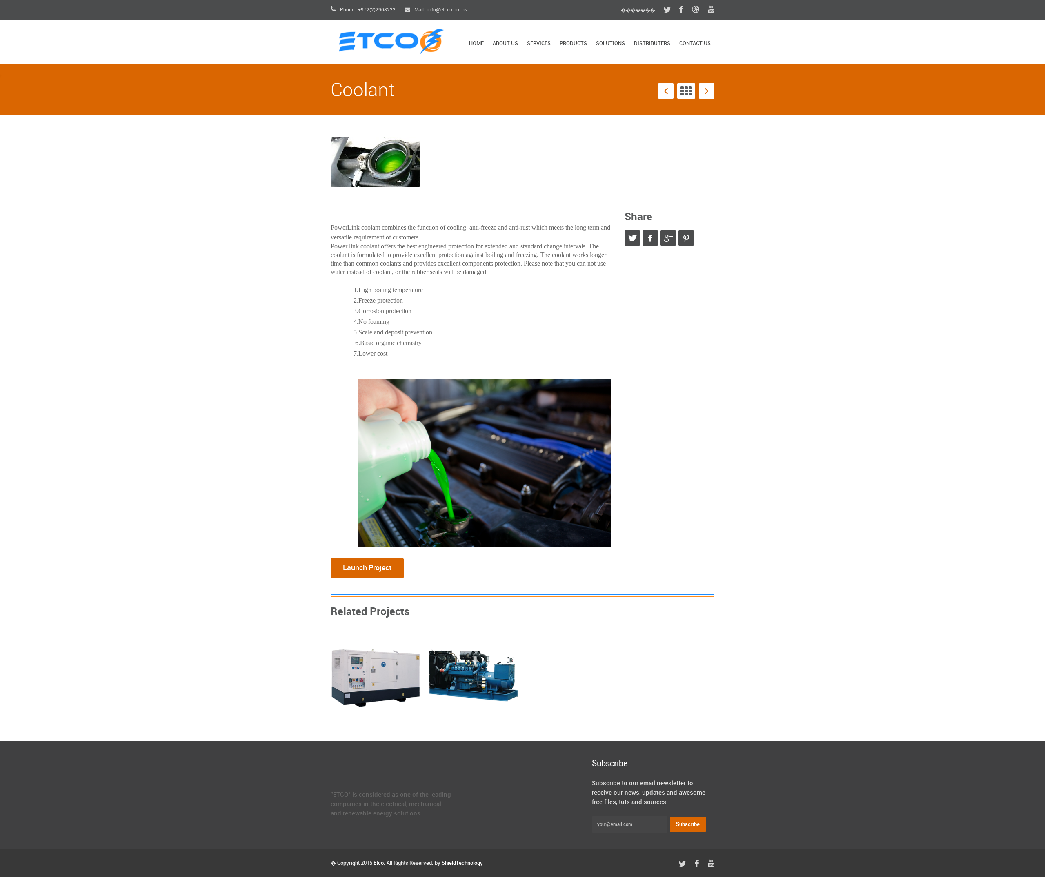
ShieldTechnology (462, 863)
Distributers (652, 44)
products (573, 44)
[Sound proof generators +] (375, 674)
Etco (379, 863)
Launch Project (367, 568)
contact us (695, 44)
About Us (505, 44)
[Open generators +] (473, 674)
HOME (476, 44)
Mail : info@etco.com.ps (440, 10)
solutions (610, 44)
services (539, 44)
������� (638, 10)
